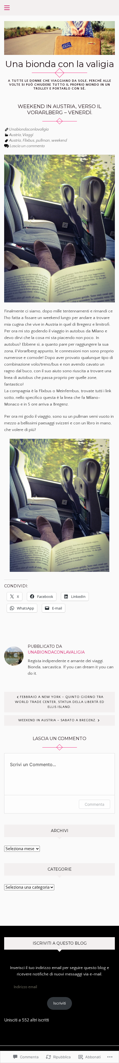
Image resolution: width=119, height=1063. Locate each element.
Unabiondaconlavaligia (29, 129)
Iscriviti (59, 1003)
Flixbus (28, 140)
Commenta (94, 804)
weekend (59, 140)
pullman (43, 140)
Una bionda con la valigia (59, 63)
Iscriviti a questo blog (60, 943)
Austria (15, 135)
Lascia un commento (27, 146)
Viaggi (27, 135)
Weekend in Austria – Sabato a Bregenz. (57, 720)
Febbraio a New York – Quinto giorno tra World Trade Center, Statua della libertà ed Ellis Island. (59, 702)
